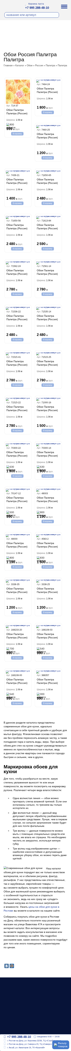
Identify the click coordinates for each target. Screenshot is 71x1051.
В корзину (17, 134)
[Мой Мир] (12, 966)
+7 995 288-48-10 (37, 7)
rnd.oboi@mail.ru (18, 1028)
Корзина (32, 4)
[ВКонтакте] (6, 966)
